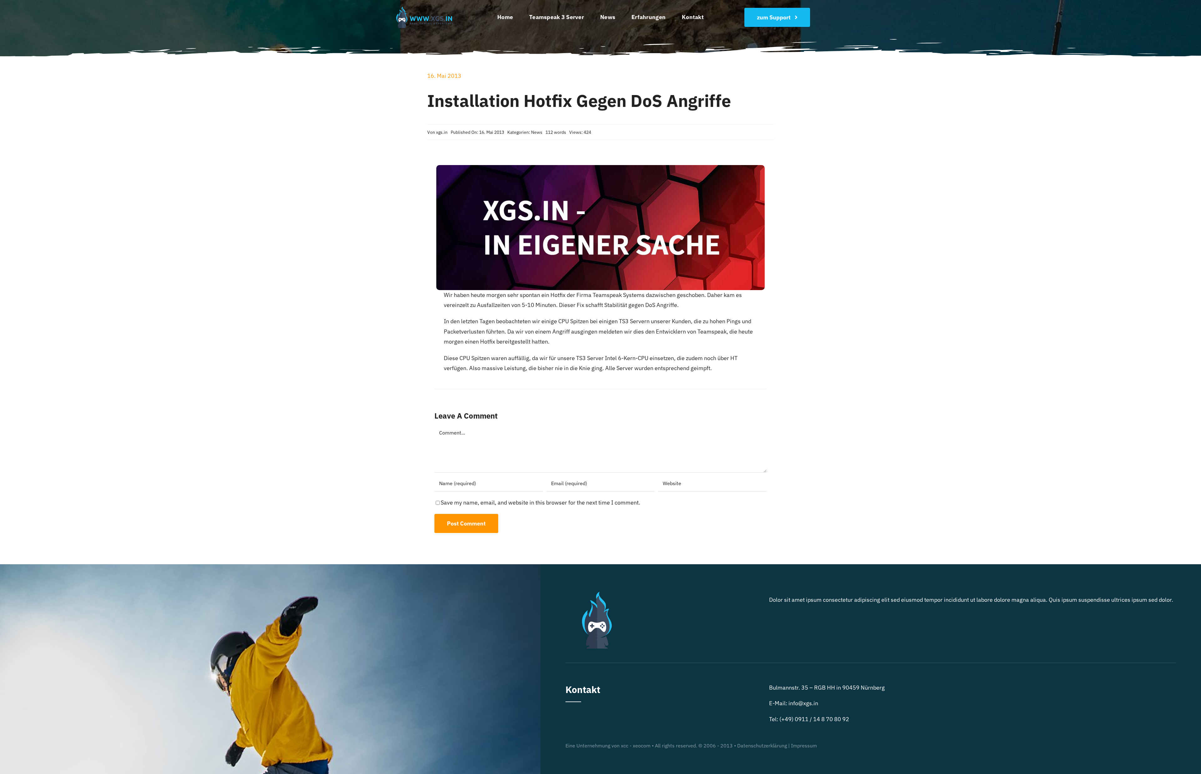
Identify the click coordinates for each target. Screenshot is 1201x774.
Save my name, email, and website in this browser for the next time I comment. (540, 502)
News (536, 132)
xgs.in (442, 132)
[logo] (426, 7)
